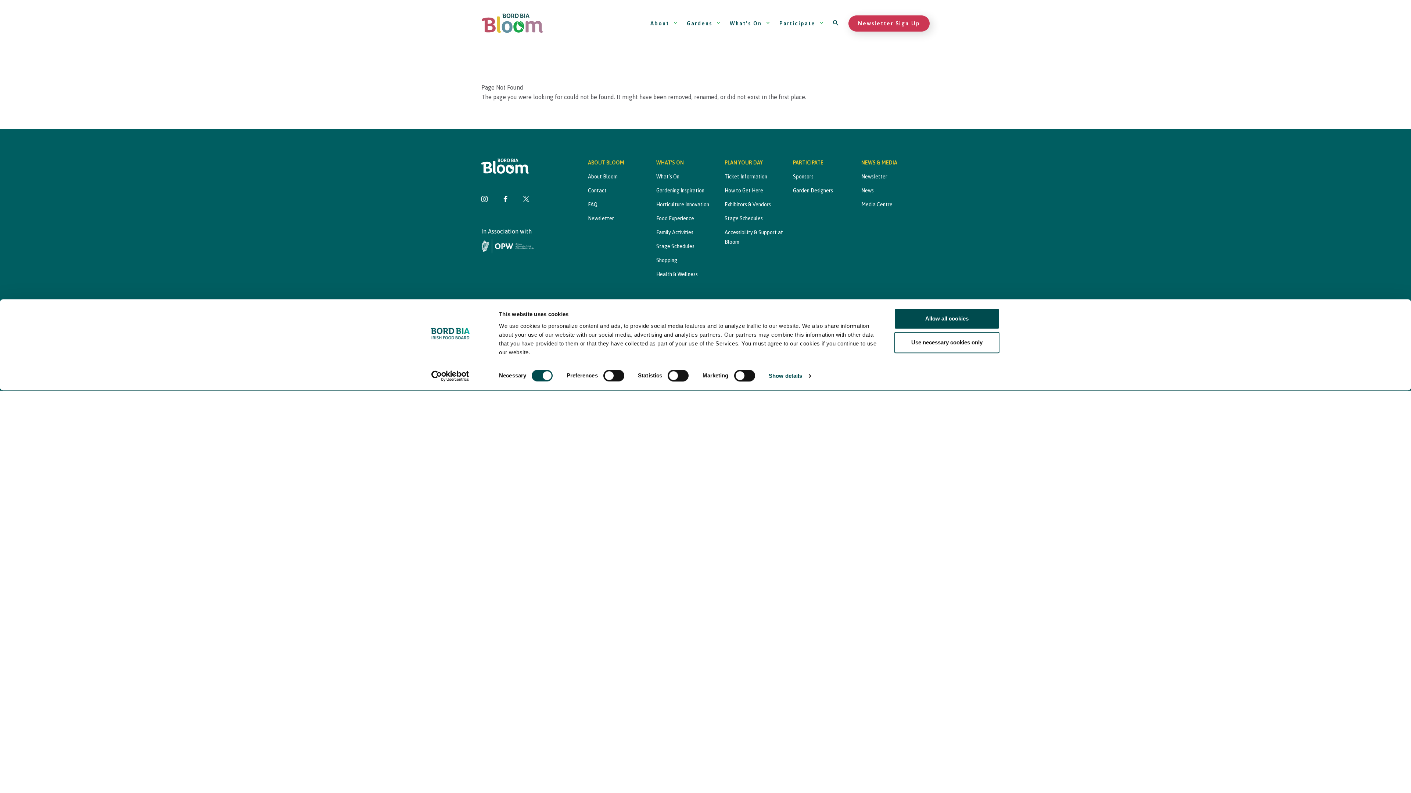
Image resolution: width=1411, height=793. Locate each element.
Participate (797, 23)
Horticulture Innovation (682, 204)
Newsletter (601, 218)
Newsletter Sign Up (889, 23)
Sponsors (803, 177)
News (867, 190)
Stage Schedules (675, 246)
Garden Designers (813, 190)
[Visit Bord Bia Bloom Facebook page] (505, 200)
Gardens (699, 23)
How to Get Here (744, 190)
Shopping (666, 260)
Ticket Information (746, 177)
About (659, 23)
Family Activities (674, 232)
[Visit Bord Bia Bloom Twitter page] (526, 200)
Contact (597, 190)
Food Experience (675, 218)
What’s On (746, 23)
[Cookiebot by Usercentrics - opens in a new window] (450, 376)
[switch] (613, 376)
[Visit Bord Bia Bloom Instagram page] (484, 200)
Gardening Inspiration (680, 190)
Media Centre (877, 204)
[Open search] (836, 23)
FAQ (592, 204)
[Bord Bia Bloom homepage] (512, 23)
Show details (785, 376)
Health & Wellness (677, 274)
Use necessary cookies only (947, 342)
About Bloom (603, 177)
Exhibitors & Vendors (748, 204)
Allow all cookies (947, 318)
